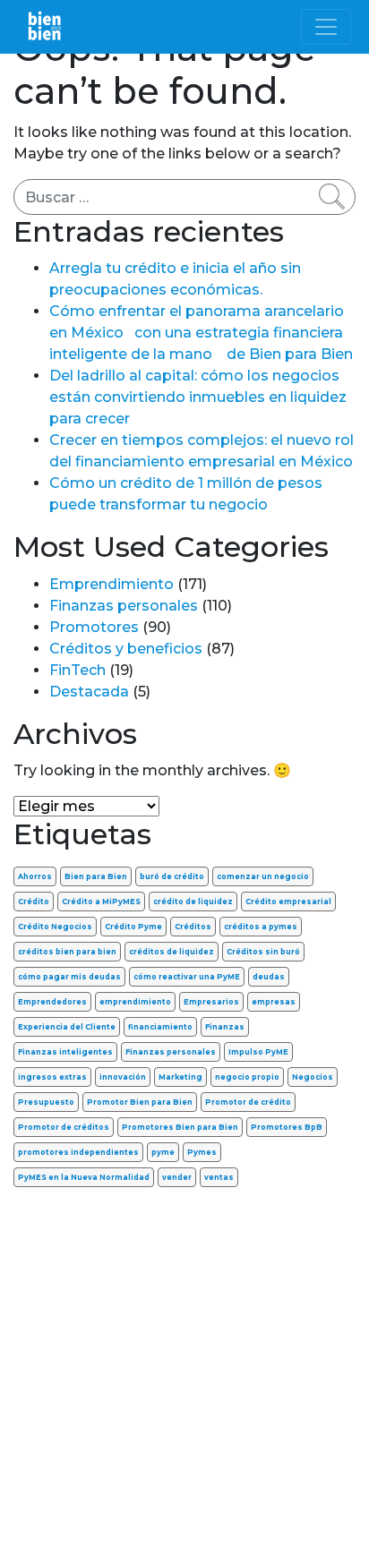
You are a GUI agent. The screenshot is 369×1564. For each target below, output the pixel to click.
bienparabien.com (184, 1536)
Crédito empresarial (288, 901)
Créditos (193, 926)
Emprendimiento (111, 584)
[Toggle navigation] (326, 27)
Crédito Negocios (55, 926)
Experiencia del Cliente (67, 1026)
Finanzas (225, 1026)
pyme (163, 1152)
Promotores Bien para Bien (180, 1127)
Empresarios (211, 1001)
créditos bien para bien (67, 951)
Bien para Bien (95, 876)
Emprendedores (52, 1001)
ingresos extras (52, 1077)
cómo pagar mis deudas (69, 976)
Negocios (312, 1077)
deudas (269, 976)
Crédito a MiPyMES (101, 901)
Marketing (180, 1077)
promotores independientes (78, 1152)
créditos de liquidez (171, 951)
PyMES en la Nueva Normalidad (84, 1177)
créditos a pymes (260, 926)
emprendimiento (135, 1001)
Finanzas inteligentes (65, 1051)
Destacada (89, 691)
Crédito (33, 901)
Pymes (202, 1152)
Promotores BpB (286, 1127)
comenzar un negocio (263, 876)
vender (177, 1177)
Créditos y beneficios (125, 648)
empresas (274, 1001)
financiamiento (160, 1026)
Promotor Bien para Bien (140, 1102)
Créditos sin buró (263, 951)
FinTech (77, 670)
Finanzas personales (123, 605)
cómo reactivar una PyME (186, 976)
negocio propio (247, 1077)
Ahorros (35, 876)
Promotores (94, 627)
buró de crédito (172, 876)
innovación (122, 1077)
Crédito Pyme (133, 926)
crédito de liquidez (193, 901)
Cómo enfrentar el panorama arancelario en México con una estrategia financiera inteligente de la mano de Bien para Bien (201, 333)
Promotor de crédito (248, 1102)
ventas (219, 1177)
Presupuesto (46, 1102)
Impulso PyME (258, 1051)
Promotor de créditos (63, 1127)
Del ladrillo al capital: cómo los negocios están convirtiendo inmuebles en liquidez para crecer (198, 397)
